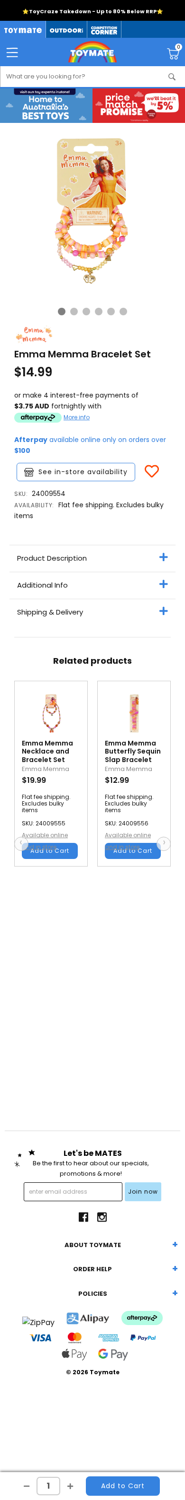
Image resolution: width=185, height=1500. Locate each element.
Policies (92, 1293)
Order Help (92, 1269)
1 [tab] (61, 311)
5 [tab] (111, 311)
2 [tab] (74, 311)
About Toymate (93, 1244)
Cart (178, 48)
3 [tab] (86, 311)
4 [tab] (98, 311)
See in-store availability (83, 472)
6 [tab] (123, 311)
